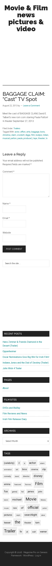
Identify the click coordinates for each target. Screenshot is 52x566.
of (22, 507)
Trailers (16, 128)
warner (43, 531)
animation (8, 470)
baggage (35, 132)
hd (22, 492)
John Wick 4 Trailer (12, 368)
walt (34, 532)
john (40, 491)
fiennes (28, 485)
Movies (43, 500)
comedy (7, 476)
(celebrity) (9, 463)
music (6, 508)
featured (17, 484)
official (33, 507)
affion (23, 132)
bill (17, 470)
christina (6, 135)
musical (6, 138)
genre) (14, 492)
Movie (31, 499)
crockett (21, 135)
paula (20, 138)
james (31, 491)
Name (6, 203)
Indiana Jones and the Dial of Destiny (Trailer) (26, 362)
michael (17, 499)
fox (6, 491)
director (26, 476)
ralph (18, 515)
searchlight (30, 514)
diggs (27, 135)
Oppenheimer (9, 351)
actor (17, 132)
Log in (38, 555)
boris (42, 132)
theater (41, 138)
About (6, 388)
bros (24, 469)
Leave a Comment (31, 105)
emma (7, 484)
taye (35, 138)
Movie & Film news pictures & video (26, 18)
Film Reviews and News (15, 413)
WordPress (28, 555)
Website (7, 232)
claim (13, 135)
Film (33, 135)
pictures (8, 515)
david (17, 476)
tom (37, 522)
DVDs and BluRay (11, 407)
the (17, 522)
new (15, 508)
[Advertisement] (26, 59)
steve (43, 515)
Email (6, 218)
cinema (34, 469)
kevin (6, 500)
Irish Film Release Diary (15, 419)
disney (38, 476)
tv (47, 138)
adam (42, 463)
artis (28, 132)
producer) (27, 138)
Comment (8, 171)
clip (44, 469)
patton (14, 138)
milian (45, 135)
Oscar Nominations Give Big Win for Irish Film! (26, 357)
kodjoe (39, 135)
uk (27, 532)
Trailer (10, 531)
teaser (7, 522)
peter (45, 508)
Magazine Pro (30, 552)
